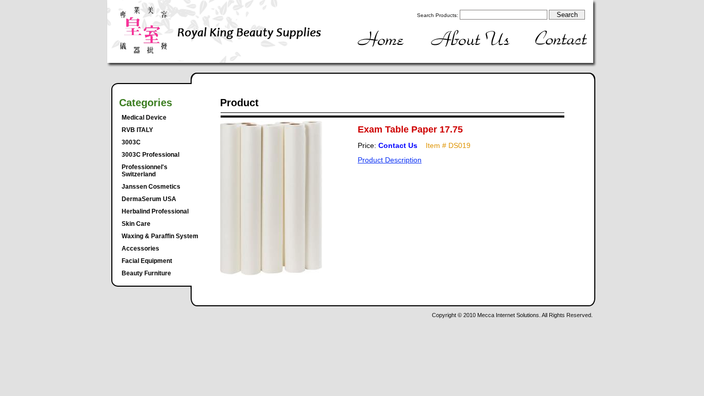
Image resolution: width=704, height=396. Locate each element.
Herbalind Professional (155, 211)
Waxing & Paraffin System (160, 236)
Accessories (140, 248)
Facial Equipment (147, 261)
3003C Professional (150, 154)
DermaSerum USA (149, 199)
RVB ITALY (137, 130)
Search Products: (437, 15)
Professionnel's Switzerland (144, 170)
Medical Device (144, 117)
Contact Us (397, 145)
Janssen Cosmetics (151, 186)
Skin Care (136, 223)
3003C (131, 142)
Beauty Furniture (146, 273)
